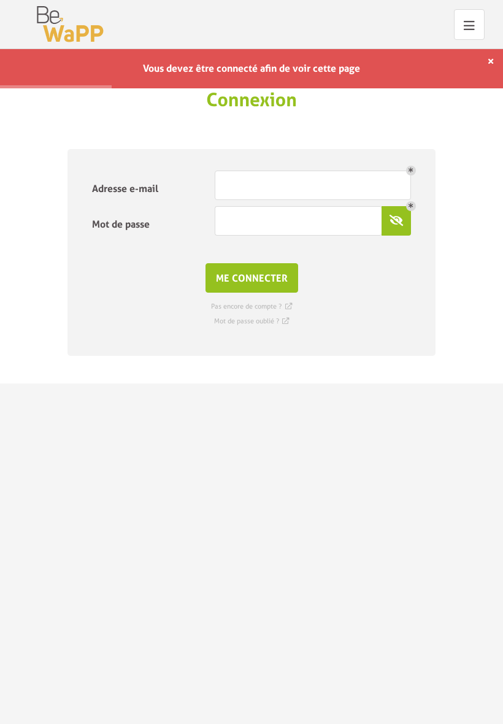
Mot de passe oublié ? (251, 321)
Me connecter (252, 278)
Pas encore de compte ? (251, 306)
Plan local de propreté (70, 24)
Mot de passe (121, 224)
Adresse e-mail (125, 188)
